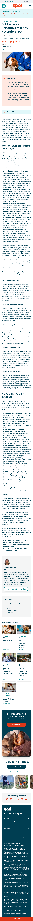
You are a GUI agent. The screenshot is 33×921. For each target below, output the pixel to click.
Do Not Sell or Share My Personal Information (15, 913)
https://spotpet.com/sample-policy (15, 852)
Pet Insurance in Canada (21, 837)
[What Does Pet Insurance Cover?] (9, 638)
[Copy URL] (19, 42)
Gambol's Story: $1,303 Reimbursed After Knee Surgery (16, 550)
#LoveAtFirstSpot (16, 772)
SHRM (8, 606)
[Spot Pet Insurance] (7, 809)
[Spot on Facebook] (7, 799)
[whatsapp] (14, 42)
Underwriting (27, 1)
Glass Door (10, 612)
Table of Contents (13, 112)
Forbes (8, 608)
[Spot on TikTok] (14, 799)
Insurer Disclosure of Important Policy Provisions (16, 845)
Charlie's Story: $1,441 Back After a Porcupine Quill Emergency (15, 541)
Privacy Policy (18, 911)
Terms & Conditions (9, 911)
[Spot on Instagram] (5, 814)
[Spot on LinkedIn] (11, 799)
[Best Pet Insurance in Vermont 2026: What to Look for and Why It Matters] (24, 667)
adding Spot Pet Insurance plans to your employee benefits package (16, 516)
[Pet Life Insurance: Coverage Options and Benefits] (24, 638)
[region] (16, 782)
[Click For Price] (29, 6)
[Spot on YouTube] (25, 799)
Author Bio (4, 49)
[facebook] (3, 42)
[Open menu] (4, 6)
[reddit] (11, 42)
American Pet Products (14, 604)
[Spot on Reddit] (22, 799)
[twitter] (8, 42)
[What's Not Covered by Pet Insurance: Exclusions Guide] (9, 667)
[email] (16, 42)
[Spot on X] (18, 799)
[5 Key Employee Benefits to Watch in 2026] (9, 694)
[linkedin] (5, 42)
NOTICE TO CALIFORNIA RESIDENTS (12, 843)
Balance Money (12, 610)
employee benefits (19, 234)
